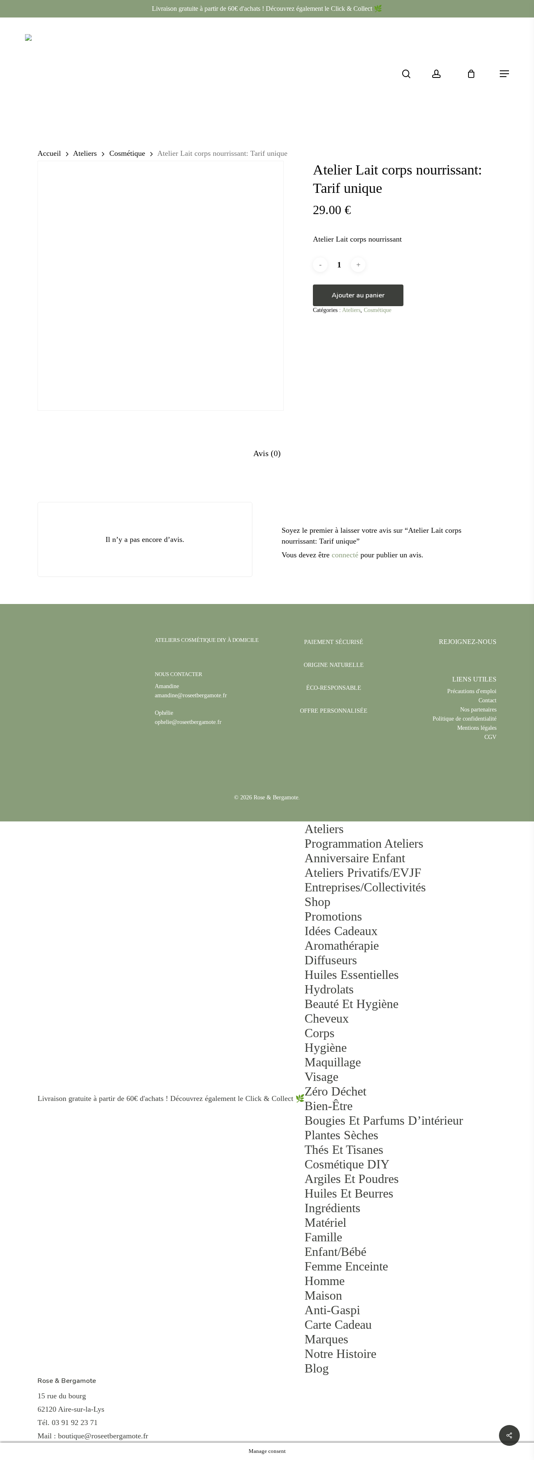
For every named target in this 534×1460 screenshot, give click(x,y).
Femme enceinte (346, 1266)
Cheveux (327, 1018)
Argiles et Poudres (352, 1178)
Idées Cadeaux (341, 931)
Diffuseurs (331, 960)
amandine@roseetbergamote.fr (191, 695)
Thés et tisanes (344, 1149)
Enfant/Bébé (335, 1251)
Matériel (325, 1222)
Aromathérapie (342, 945)
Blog (317, 1368)
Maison (323, 1295)
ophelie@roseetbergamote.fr (188, 722)
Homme (325, 1281)
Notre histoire (340, 1353)
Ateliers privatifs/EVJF (363, 872)
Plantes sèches (341, 1135)
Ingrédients (332, 1208)
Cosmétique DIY (347, 1164)
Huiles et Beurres (349, 1193)
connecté (345, 555)
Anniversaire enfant (355, 858)
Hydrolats (329, 989)
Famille (323, 1237)
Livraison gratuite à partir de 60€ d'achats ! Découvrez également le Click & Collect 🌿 (267, 8)
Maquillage (333, 1062)
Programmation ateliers (364, 843)
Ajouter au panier (358, 295)
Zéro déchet (335, 1091)
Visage (321, 1076)
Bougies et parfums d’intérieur (384, 1120)
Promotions (333, 916)
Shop (317, 901)
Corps (320, 1033)
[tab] (267, 453)
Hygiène (326, 1047)
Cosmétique (127, 153)
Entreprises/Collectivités (365, 887)
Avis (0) (267, 453)
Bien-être (329, 1106)
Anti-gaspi (332, 1310)
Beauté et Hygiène (351, 1004)
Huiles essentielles (352, 974)
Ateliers (85, 153)
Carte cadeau (338, 1324)
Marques (326, 1339)
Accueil (49, 153)
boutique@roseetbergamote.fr (103, 1436)
